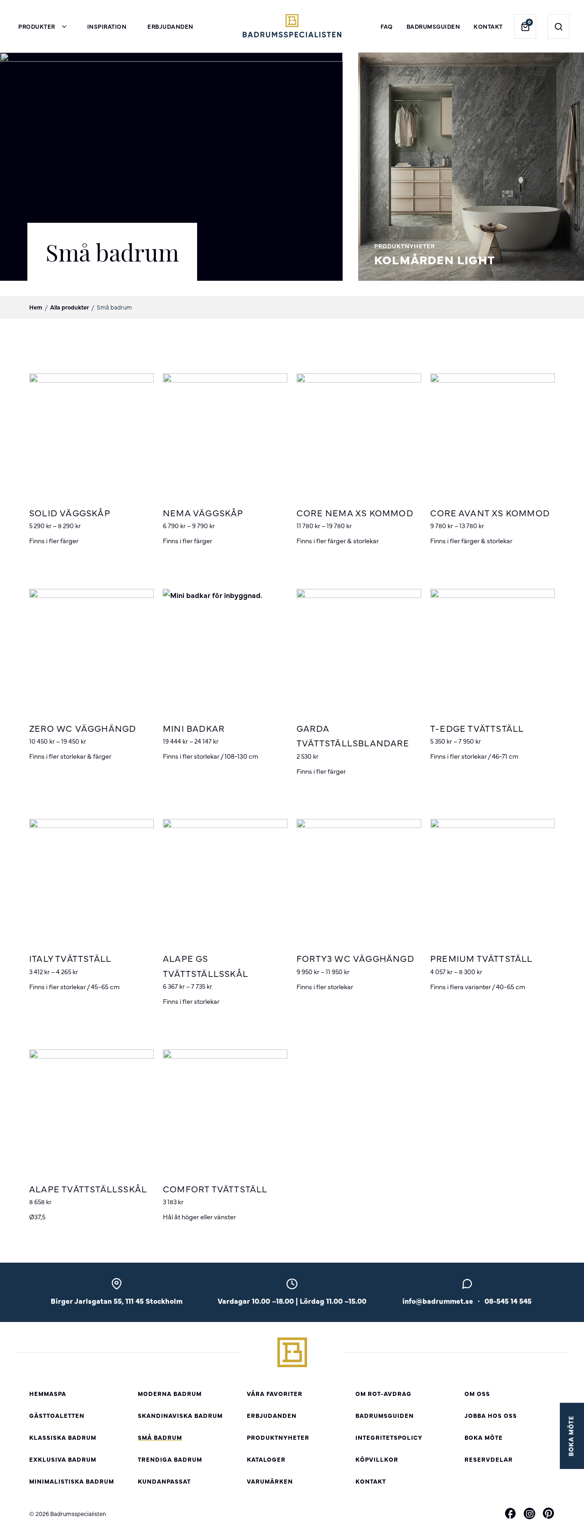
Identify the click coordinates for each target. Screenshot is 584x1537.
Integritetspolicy (388, 1437)
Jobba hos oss (490, 1415)
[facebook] (510, 1514)
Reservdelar (488, 1459)
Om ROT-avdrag (383, 1393)
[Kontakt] (467, 1286)
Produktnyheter (278, 1437)
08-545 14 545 (508, 1301)
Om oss (477, 1393)
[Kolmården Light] (471, 275)
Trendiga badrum (170, 1459)
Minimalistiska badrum (71, 1481)
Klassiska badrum (62, 1437)
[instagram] (529, 1514)
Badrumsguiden (433, 26)
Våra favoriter (274, 1393)
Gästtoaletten (56, 1415)
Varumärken (270, 1481)
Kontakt (488, 26)
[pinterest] (548, 1514)
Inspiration (107, 26)
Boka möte (483, 1437)
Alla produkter (69, 307)
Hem (35, 307)
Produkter (36, 26)
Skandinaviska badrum (180, 1415)
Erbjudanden (170, 26)
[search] (559, 26)
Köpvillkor (376, 1459)
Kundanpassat (164, 1481)
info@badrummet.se (437, 1301)
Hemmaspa (47, 1393)
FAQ (387, 26)
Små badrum (160, 1437)
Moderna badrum (170, 1393)
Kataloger (266, 1459)
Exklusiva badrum (62, 1459)
